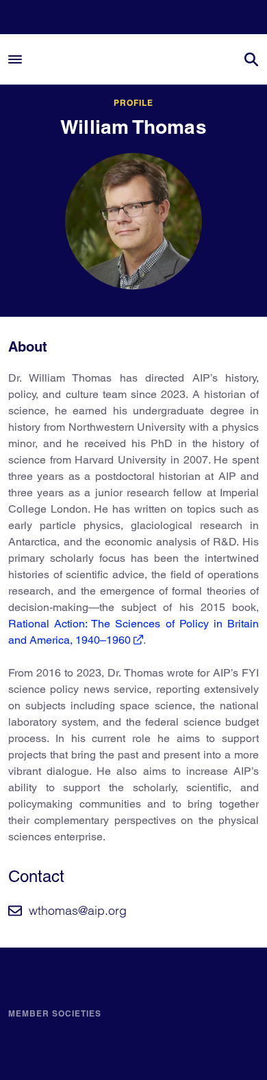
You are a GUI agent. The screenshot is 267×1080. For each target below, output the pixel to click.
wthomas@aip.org (78, 910)
